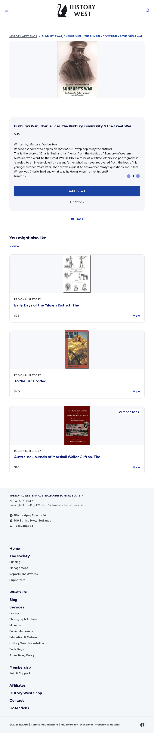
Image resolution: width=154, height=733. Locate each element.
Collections (19, 708)
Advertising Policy (22, 655)
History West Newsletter (26, 643)
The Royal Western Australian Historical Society (46, 495)
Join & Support (19, 673)
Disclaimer (86, 724)
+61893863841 (24, 526)
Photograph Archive (23, 619)
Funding (14, 562)
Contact (16, 700)
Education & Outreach (24, 637)
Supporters (17, 580)
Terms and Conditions (44, 724)
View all (14, 246)
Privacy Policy (69, 724)
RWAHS (24, 724)
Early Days (16, 649)
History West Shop (23, 36)
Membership (20, 667)
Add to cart (77, 191)
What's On (18, 592)
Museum (15, 625)
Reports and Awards (23, 574)
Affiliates (17, 685)
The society (19, 556)
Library (14, 613)
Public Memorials (21, 631)
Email (79, 219)
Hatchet (115, 724)
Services (16, 607)
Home (14, 548)
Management (18, 568)
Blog (13, 599)
